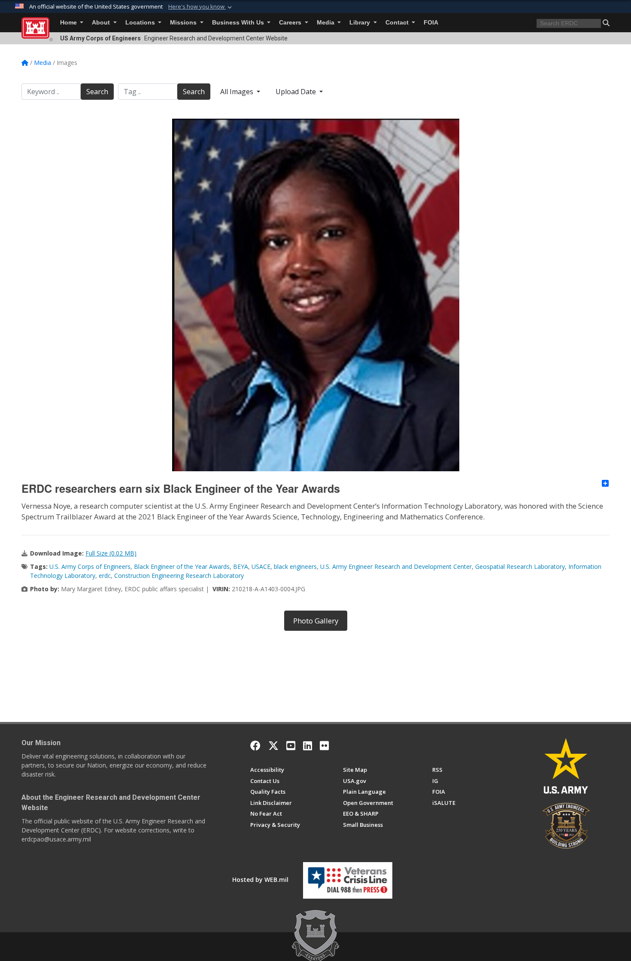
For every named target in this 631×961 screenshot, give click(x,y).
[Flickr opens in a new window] (324, 745)
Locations (141, 22)
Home (69, 22)
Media (326, 22)
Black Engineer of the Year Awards (182, 566)
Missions (184, 22)
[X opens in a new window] (273, 745)
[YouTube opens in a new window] (290, 745)
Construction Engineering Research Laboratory (179, 575)
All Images (237, 91)
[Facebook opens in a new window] (255, 745)
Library (360, 22)
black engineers (295, 566)
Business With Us (239, 22)
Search (97, 91)
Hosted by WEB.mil (260, 879)
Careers (291, 22)
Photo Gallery (315, 621)
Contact (397, 22)
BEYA (240, 566)
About (102, 22)
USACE (261, 566)
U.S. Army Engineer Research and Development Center (396, 566)
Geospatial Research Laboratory (520, 566)
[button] (201, 7)
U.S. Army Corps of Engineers (89, 566)
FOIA (431, 22)
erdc (105, 575)
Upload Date (297, 91)
